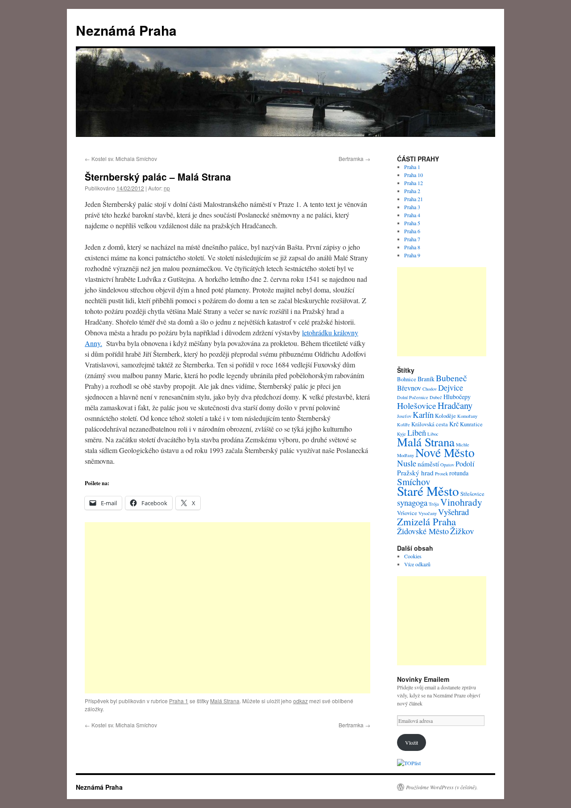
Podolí (465, 464)
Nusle (406, 463)
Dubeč (436, 397)
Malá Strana (225, 701)
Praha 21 (413, 198)
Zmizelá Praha (426, 521)
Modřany (405, 455)
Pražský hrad (415, 472)
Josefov (404, 416)
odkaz (300, 701)
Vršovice (407, 513)
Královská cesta (429, 424)
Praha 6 (412, 231)
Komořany (467, 416)
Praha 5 (412, 223)
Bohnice (406, 379)
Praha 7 (412, 239)
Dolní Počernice (412, 397)
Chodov (429, 389)
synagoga (412, 502)
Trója (434, 504)
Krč (454, 424)
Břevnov (409, 388)
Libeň (416, 432)
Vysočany (427, 513)
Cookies (413, 556)
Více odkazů (417, 564)
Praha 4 (412, 214)
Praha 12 (413, 182)
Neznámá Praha (126, 30)
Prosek (441, 473)
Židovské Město (423, 531)
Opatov (447, 465)
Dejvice (450, 387)
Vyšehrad (453, 511)
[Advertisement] (227, 607)
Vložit (411, 742)
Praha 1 (178, 701)
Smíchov (413, 481)
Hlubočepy (457, 396)
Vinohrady (461, 501)
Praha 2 (412, 190)
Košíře (403, 424)
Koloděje (445, 416)
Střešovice (472, 494)
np (167, 188)
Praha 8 (412, 247)
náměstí (428, 463)
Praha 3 (412, 206)
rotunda (458, 473)
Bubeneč (451, 378)
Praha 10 (413, 174)
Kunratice (471, 424)
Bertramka (354, 158)
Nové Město (445, 452)
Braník (426, 379)
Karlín (423, 414)
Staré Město (428, 490)
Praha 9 (412, 255)
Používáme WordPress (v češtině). (442, 787)
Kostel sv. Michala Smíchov (121, 158)
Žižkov (462, 530)
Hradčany (455, 405)
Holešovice (416, 406)
